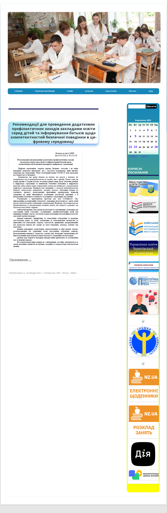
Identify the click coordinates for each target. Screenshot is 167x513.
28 (156, 147)
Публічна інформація (45, 91)
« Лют (133, 156)
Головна (19, 91)
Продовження (20, 259)
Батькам (89, 91)
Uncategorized (33, 272)
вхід (151, 91)
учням (70, 91)
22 (130, 147)
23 (135, 147)
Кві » (144, 156)
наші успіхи (111, 91)
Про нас (132, 91)
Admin (73, 272)
